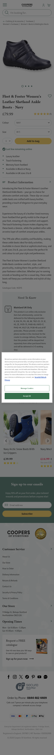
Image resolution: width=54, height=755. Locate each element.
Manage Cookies (27, 388)
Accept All (27, 396)
